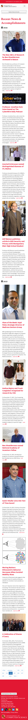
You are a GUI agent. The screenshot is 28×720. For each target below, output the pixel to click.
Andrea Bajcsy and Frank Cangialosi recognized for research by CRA (12, 390)
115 (14, 673)
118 (3, 676)
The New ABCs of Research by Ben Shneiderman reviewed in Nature (13, 57)
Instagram (9, 709)
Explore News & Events (14, 12)
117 (22, 673)
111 (22, 670)
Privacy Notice (14, 712)
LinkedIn (13, 709)
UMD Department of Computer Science (11, 6)
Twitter (6, 709)
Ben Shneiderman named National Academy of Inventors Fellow (12, 447)
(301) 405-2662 (11, 706)
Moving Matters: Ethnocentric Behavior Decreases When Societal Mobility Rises (12, 571)
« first (3, 670)
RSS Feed (17, 709)
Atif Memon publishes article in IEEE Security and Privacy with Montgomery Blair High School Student (13, 242)
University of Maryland (14, 1)
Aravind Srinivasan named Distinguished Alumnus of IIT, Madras (13, 166)
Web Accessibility (5, 712)
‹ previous (9, 670)
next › (10, 676)
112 (3, 673)
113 (7, 673)
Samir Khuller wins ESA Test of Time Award (13, 502)
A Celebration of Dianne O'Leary (12, 635)
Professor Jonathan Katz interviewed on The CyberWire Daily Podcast (12, 109)
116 (18, 673)
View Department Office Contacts (9, 693)
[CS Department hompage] (14, 716)
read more (8, 90)
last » (15, 676)
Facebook (2, 709)
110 (18, 670)
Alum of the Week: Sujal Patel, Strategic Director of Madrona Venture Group (13, 324)
